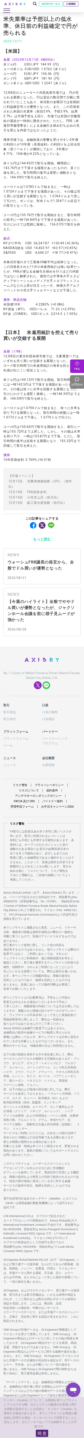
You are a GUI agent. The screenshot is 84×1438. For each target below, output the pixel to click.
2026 (57, 806)
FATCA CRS (24, 801)
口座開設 (71, 3)
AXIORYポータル (50, 3)
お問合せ (77, 382)
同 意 (42, 1433)
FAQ (77, 368)
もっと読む (42, 539)
